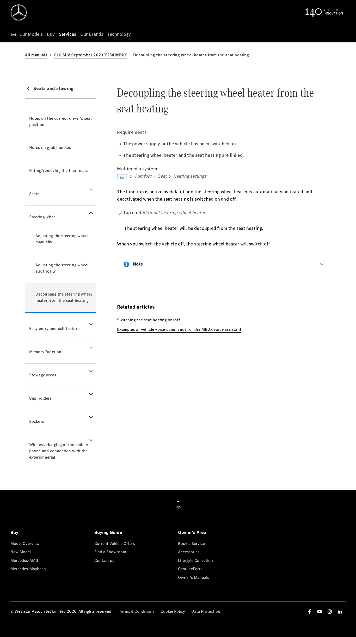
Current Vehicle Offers (114, 543)
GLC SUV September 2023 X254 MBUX (90, 55)
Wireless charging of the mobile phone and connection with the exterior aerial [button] (58, 451)
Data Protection (205, 611)
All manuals (36, 55)
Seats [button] (34, 193)
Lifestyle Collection (195, 560)
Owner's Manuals (193, 577)
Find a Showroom (110, 552)
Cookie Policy (173, 611)
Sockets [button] (36, 421)
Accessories (188, 552)
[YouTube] (319, 611)
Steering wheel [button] (43, 217)
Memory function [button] (45, 351)
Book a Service (191, 543)
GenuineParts (190, 569)
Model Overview (25, 543)
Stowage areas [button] (42, 375)
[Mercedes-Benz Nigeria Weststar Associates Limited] (18, 12)
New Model (20, 552)
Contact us (104, 560)
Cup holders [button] (40, 398)
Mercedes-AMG (24, 560)
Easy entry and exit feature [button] (54, 328)
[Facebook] (309, 611)
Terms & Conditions (136, 611)
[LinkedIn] (340, 611)
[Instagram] (330, 611)
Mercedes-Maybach (28, 569)
